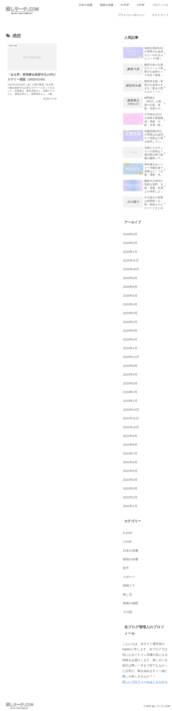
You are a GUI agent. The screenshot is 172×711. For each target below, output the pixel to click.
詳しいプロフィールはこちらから (145, 682)
